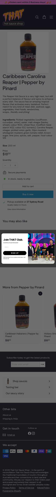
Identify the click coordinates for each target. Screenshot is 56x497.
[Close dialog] (52, 236)
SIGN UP (15, 253)
